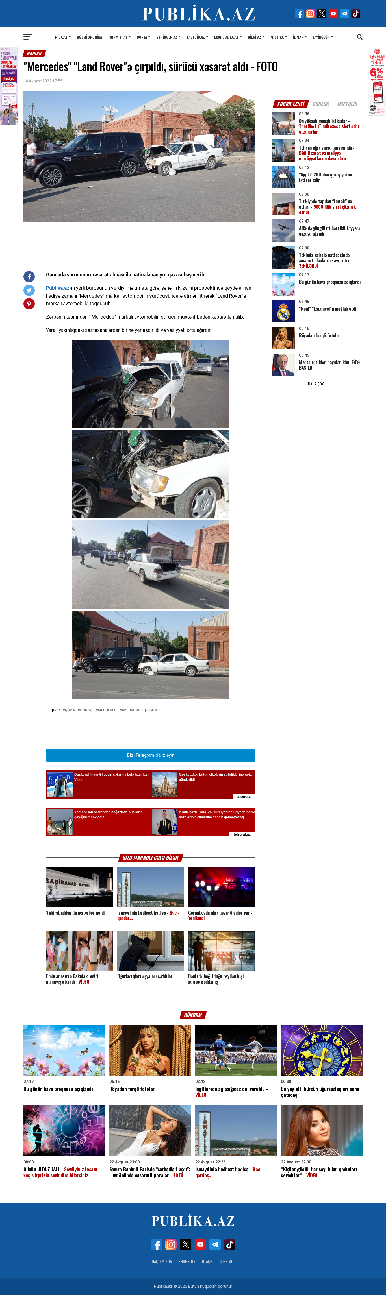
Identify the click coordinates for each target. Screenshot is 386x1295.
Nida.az (61, 37)
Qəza (70, 710)
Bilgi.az (254, 37)
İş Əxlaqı (227, 1261)
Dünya (142, 37)
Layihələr (321, 37)
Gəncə (86, 710)
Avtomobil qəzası (139, 710)
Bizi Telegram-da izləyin (150, 755)
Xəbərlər (187, 1261)
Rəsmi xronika (89, 37)
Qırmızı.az (118, 37)
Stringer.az (166, 37)
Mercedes (107, 710)
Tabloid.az (196, 37)
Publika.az (58, 288)
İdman (298, 37)
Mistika (277, 37)
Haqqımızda (162, 1261)
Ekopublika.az (226, 37)
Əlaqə (207, 1261)
